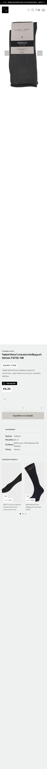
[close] (43, 10)
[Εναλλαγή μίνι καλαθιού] (36, 10)
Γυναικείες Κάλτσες (8, 351)
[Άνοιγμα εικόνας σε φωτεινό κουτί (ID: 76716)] (23, 53)
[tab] (20, 513)
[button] (7, 53)
